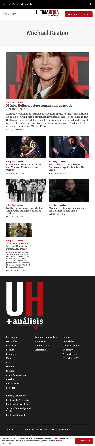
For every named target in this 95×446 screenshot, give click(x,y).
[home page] (47, 14)
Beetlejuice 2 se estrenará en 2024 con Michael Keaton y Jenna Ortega (25, 167)
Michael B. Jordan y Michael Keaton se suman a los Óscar (17, 246)
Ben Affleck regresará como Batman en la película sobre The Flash (67, 167)
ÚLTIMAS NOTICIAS (78, 14)
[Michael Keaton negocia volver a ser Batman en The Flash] (69, 190)
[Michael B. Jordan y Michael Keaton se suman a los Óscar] (19, 230)
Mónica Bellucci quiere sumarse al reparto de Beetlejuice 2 (39, 107)
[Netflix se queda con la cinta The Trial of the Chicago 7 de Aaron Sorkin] (26, 190)
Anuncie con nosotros (46, 337)
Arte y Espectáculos (14, 102)
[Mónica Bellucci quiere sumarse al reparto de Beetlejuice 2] (47, 75)
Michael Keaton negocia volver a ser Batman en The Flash (67, 209)
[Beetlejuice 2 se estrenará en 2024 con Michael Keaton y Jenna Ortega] (26, 147)
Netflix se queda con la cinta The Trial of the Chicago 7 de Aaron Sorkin (24, 211)
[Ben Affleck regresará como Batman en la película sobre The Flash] (69, 147)
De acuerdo (84, 441)
